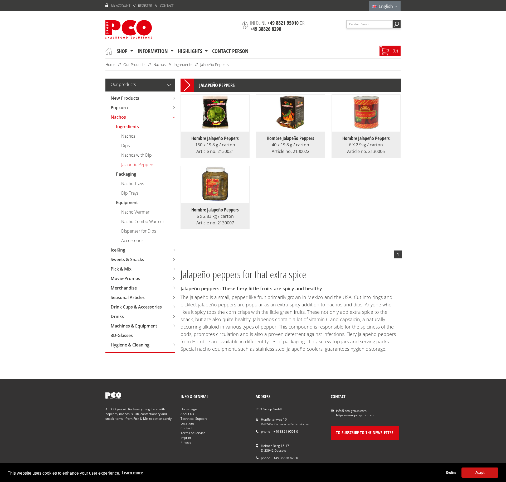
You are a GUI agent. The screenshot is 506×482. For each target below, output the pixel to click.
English (385, 6)
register (145, 5)
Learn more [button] (132, 472)
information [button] (153, 51)
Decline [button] (451, 472)
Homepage (189, 409)
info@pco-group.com (351, 410)
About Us (187, 414)
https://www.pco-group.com (356, 415)
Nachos (159, 64)
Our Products (134, 64)
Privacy (186, 442)
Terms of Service (193, 433)
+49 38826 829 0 (286, 458)
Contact (166, 5)
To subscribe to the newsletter (364, 433)
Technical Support (194, 418)
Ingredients (183, 64)
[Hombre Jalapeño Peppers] (215, 128)
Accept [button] (480, 472)
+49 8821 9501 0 (286, 431)
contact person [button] (230, 51)
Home (110, 64)
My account (120, 5)
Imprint (186, 437)
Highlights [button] (190, 51)
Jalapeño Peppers (214, 64)
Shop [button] (123, 51)
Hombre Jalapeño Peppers (215, 141)
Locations (187, 423)
